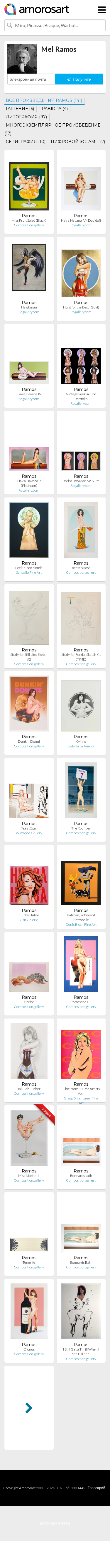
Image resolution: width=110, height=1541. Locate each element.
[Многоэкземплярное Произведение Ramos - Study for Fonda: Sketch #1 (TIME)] (81, 618)
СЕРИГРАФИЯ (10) (25, 141)
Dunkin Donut (29, 741)
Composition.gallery (29, 225)
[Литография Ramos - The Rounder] (81, 791)
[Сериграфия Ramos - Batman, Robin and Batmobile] (81, 878)
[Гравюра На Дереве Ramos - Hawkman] (29, 270)
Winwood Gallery (29, 833)
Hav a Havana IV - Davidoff (81, 220)
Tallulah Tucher (29, 1089)
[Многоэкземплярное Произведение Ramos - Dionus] (29, 1312)
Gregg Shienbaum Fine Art (81, 1100)
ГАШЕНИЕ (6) (20, 108)
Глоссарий (96, 1488)
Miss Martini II (29, 1175)
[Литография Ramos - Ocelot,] (29, 965)
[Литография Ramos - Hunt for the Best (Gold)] (81, 270)
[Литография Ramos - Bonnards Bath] (81, 1225)
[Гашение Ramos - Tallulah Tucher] (29, 1052)
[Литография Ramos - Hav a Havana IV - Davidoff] (81, 183)
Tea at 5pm (29, 828)
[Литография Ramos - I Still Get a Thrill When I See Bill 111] (81, 1312)
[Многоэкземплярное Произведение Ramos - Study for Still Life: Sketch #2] (29, 618)
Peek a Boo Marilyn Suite (80, 481)
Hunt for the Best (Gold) (81, 307)
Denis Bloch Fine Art (81, 924)
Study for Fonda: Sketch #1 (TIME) (81, 656)
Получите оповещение (79, 80)
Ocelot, (29, 1002)
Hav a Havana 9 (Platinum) (29, 483)
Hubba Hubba (29, 915)
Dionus (29, 1349)
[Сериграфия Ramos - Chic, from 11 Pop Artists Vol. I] (81, 1052)
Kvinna (81, 741)
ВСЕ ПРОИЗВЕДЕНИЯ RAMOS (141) (44, 100)
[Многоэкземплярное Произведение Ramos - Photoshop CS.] (81, 965)
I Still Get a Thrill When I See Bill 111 (81, 1351)
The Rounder (81, 828)
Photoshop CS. (81, 1002)
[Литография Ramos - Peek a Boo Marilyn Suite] (81, 444)
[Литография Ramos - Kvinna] (81, 704)
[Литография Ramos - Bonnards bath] (81, 1139)
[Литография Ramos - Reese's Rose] (81, 531)
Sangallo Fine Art (29, 572)
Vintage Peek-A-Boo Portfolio (81, 396)
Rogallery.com (81, 225)
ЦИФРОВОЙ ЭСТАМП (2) (78, 141)
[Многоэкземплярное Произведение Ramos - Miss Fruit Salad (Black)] (29, 183)
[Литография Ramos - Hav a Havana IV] (29, 357)
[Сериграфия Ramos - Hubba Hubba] (29, 878)
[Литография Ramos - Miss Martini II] (29, 1139)
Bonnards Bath (81, 1262)
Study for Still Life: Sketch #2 (29, 656)
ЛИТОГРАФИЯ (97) (26, 117)
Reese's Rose (81, 567)
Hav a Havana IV (29, 394)
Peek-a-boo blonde (29, 567)
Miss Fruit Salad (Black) (28, 220)
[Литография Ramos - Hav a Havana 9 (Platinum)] (29, 444)
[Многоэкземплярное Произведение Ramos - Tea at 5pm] (29, 791)
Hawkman (29, 307)
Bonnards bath (81, 1175)
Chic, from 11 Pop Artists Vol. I (81, 1091)
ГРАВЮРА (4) (53, 108)
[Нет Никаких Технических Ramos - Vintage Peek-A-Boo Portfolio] (81, 357)
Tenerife (29, 1262)
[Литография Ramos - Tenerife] (29, 1225)
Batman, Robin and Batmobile (81, 917)
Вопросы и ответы (55, 1523)
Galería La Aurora (80, 746)
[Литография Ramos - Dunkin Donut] (29, 704)
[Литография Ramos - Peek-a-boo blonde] (29, 531)
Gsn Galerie (29, 920)
